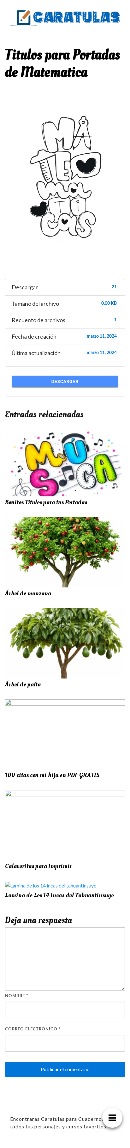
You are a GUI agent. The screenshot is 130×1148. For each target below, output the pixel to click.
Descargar (65, 381)
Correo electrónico (33, 1029)
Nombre (16, 996)
